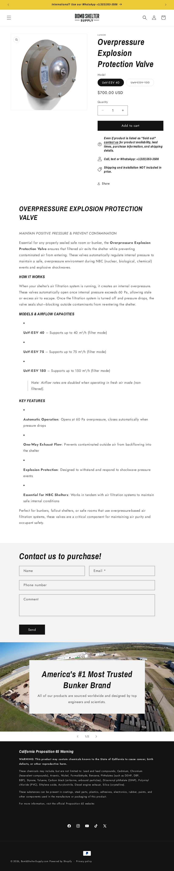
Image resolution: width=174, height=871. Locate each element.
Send (32, 629)
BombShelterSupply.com (35, 861)
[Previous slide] (77, 736)
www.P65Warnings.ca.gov (111, 804)
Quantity (103, 102)
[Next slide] (96, 736)
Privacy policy (84, 861)
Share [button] (106, 183)
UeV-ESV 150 (142, 83)
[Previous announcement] (8, 4)
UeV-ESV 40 (110, 82)
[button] (9, 17)
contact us (111, 142)
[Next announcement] (165, 4)
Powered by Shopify (60, 861)
